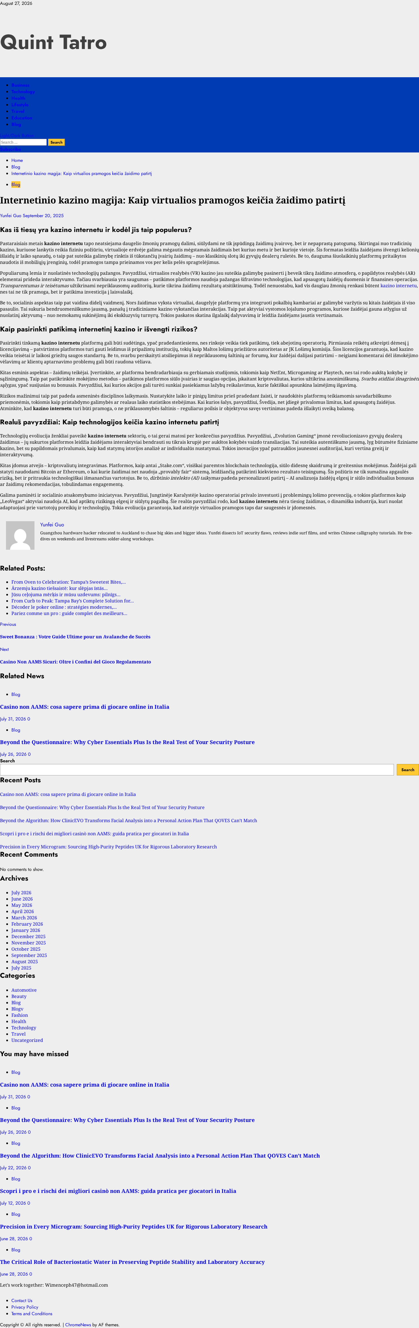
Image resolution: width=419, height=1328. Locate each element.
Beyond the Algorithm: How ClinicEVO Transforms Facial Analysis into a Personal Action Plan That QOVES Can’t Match (128, 820)
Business (20, 85)
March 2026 (24, 917)
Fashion (19, 1015)
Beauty (19, 996)
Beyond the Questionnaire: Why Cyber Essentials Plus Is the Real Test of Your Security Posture (127, 742)
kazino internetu (399, 285)
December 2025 (28, 936)
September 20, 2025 (43, 215)
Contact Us (21, 1300)
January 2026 (25, 930)
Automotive (24, 990)
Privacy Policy (24, 1307)
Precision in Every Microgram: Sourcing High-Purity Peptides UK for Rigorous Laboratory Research (108, 847)
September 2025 (29, 955)
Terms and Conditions (31, 1313)
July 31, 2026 (13, 719)
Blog (16, 124)
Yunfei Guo (11, 215)
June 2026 (22, 899)
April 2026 (22, 911)
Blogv (17, 1009)
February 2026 (27, 924)
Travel (17, 111)
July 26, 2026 (14, 754)
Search (7, 760)
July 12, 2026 (13, 1203)
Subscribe (10, 149)
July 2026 (21, 892)
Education (21, 118)
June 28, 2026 (14, 1238)
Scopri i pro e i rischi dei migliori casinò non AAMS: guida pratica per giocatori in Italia (94, 833)
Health (18, 98)
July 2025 (21, 968)
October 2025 (25, 949)
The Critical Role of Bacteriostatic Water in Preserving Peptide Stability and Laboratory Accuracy (132, 1261)
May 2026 (21, 905)
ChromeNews (78, 1324)
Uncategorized (27, 1040)
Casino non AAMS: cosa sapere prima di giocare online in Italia (84, 706)
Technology (23, 91)
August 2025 (24, 961)
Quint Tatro (53, 42)
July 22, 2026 (14, 1167)
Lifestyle (20, 104)
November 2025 (28, 943)
